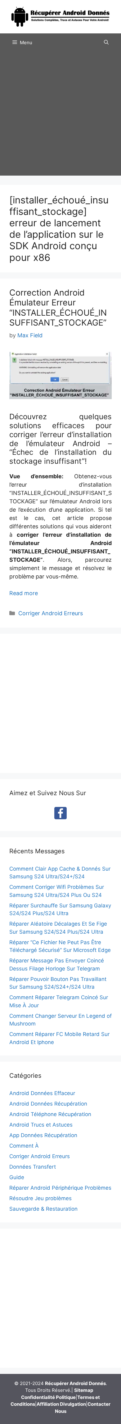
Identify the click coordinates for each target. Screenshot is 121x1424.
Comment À (24, 1146)
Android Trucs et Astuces (41, 1125)
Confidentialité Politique (48, 1397)
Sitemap (83, 1390)
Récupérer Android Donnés (75, 1383)
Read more (23, 593)
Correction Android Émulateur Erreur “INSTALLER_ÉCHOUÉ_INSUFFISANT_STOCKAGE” (58, 308)
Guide (16, 1177)
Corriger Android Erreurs (50, 613)
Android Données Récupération (48, 1104)
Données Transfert (32, 1167)
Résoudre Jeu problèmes (40, 1198)
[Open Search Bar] (106, 42)
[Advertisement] (60, 115)
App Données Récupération (43, 1135)
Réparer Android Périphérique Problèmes (60, 1188)
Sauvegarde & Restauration (43, 1209)
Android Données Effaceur (42, 1093)
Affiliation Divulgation (61, 1404)
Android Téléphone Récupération (50, 1114)
